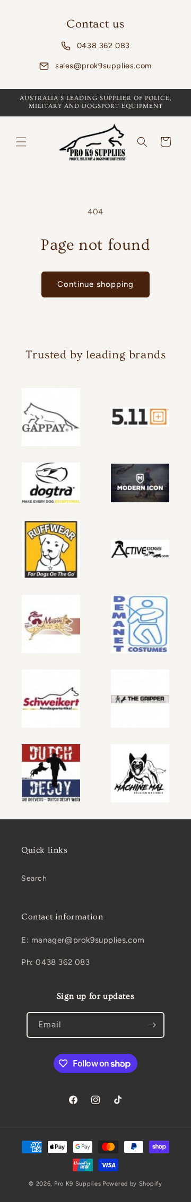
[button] (21, 141)
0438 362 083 (103, 45)
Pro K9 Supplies (77, 1183)
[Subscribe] (151, 1025)
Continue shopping (95, 284)
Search (34, 878)
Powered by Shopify (132, 1183)
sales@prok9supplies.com (103, 65)
